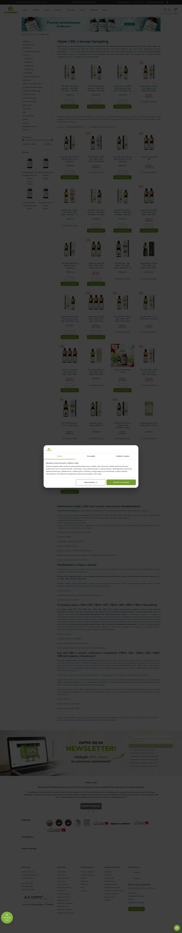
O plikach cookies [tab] (122, 456)
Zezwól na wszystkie (121, 482)
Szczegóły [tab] (91, 456)
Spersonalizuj (89, 482)
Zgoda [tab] (59, 456)
